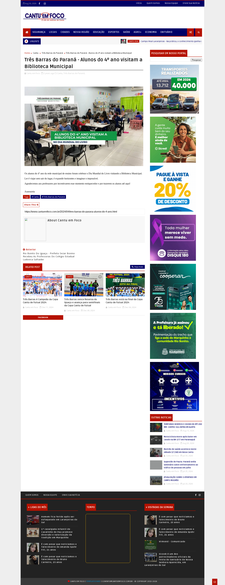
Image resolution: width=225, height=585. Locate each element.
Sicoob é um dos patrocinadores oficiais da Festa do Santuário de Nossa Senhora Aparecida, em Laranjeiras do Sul (168, 559)
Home (27, 53)
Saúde (126, 32)
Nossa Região (81, 32)
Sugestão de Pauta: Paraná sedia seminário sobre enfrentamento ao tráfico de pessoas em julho (181, 465)
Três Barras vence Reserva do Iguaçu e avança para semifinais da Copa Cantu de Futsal (82, 302)
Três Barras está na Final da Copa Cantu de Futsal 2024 (124, 301)
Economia (151, 32)
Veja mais (138, 266)
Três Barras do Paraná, (74, 73)
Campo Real (110, 41)
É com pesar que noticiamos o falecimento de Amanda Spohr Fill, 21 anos (59, 547)
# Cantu (35, 196)
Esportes (113, 32)
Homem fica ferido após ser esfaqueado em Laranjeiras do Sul (59, 520)
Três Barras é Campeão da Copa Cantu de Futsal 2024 (40, 301)
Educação (99, 32)
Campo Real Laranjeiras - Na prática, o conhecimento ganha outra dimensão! (156, 41)
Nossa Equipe (171, 3)
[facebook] (39, 3)
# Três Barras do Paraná (53, 196)
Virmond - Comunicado (172, 541)
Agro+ (138, 32)
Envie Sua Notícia (191, 3)
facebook (43, 317)
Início (139, 3)
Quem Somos (153, 3)
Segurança (38, 32)
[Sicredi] (173, 139)
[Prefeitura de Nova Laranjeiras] (173, 188)
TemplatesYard (93, 581)
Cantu (35, 53)
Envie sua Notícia (71, 495)
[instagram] (44, 3)
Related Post (32, 267)
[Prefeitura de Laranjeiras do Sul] (174, 89)
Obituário (166, 32)
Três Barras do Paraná (52, 53)
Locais (53, 32)
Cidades (65, 32)
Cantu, (60, 73)
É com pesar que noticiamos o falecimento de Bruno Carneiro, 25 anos (59, 559)
